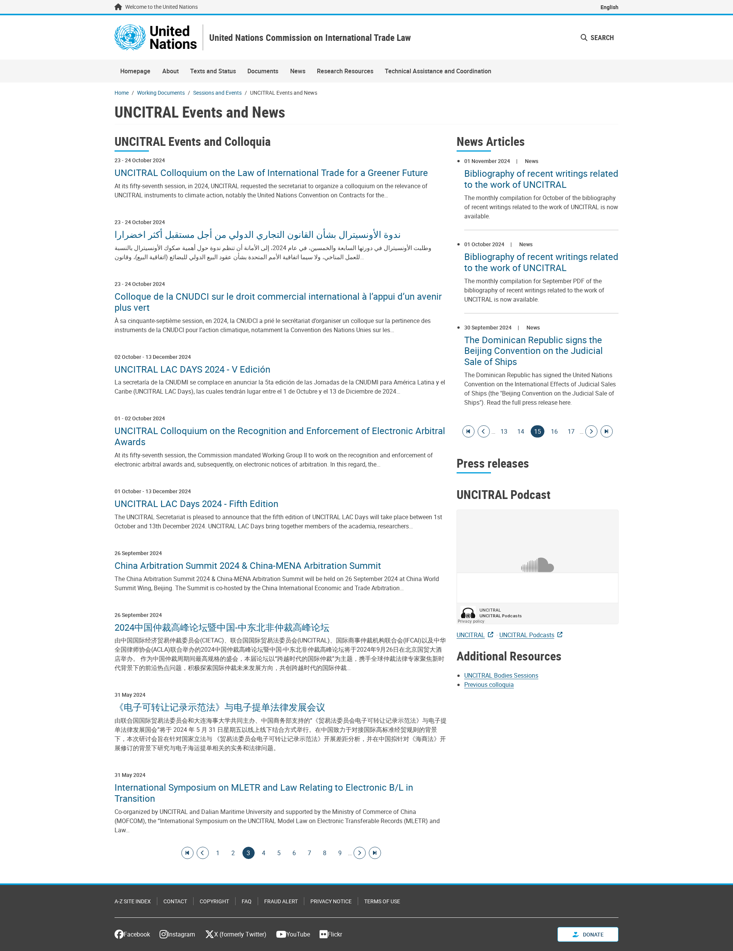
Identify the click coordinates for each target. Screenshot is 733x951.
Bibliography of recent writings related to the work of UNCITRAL (541, 179)
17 (571, 431)
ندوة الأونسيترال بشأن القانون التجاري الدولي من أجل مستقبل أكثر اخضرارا (258, 234)
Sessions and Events (217, 92)
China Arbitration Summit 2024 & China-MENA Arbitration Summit (248, 565)
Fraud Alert (281, 901)
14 (521, 431)
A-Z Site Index (133, 901)
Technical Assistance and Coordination (438, 71)
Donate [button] (593, 934)
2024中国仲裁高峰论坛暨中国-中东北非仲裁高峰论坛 (222, 627)
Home (122, 92)
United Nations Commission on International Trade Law (310, 37)
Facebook (137, 934)
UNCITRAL (471, 635)
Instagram (181, 934)
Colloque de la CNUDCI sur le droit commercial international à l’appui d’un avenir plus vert (278, 302)
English (609, 7)
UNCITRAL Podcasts (526, 635)
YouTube (298, 934)
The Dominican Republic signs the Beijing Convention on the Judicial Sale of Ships (533, 350)
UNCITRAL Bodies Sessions (501, 675)
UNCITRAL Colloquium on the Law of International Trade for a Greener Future (271, 172)
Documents (262, 71)
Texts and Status (213, 71)
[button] (597, 37)
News (297, 71)
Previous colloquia (489, 684)
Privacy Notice (331, 901)
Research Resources (345, 71)
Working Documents (161, 92)
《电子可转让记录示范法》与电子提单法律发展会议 (220, 707)
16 (554, 431)
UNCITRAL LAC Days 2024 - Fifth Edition (196, 503)
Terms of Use (382, 901)
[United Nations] (156, 37)
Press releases (493, 463)
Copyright (214, 901)
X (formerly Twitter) (240, 934)
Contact (175, 901)
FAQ (247, 901)
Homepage (135, 71)
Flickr (335, 934)
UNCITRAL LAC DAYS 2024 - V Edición (192, 369)
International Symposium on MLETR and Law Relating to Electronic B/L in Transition (264, 793)
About (170, 71)
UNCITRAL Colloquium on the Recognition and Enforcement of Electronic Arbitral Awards (280, 436)
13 (504, 431)
